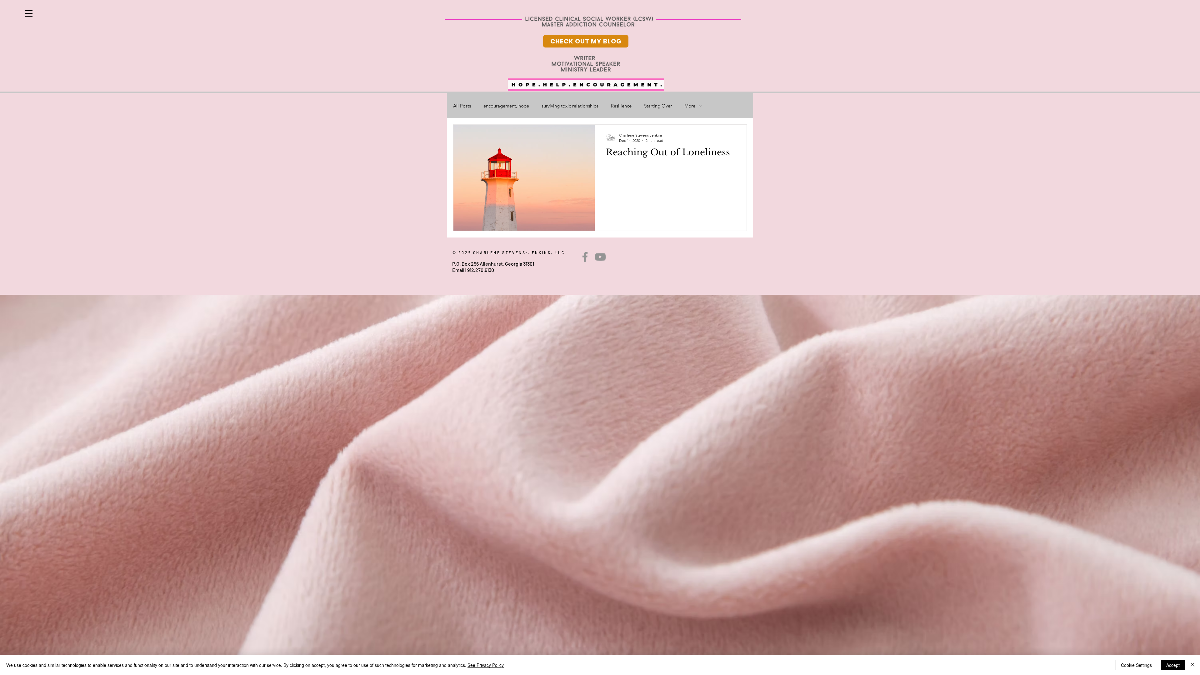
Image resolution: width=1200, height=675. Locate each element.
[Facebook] (585, 256)
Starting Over (658, 106)
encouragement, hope (506, 106)
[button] (28, 13)
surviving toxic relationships (570, 106)
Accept (1173, 665)
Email (458, 270)
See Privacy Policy (486, 665)
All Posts (462, 106)
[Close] (1192, 665)
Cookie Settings (1136, 665)
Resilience (621, 106)
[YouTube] (600, 256)
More (689, 106)
